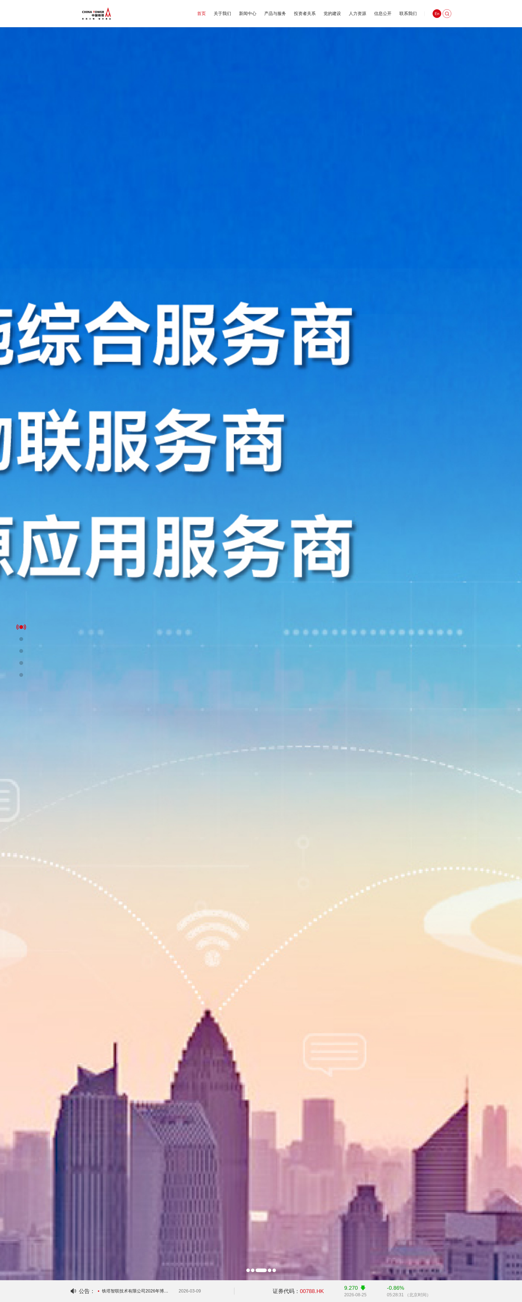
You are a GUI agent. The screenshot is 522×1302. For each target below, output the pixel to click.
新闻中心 (247, 13)
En (437, 13)
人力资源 (357, 13)
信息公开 (382, 13)
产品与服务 (275, 13)
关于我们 (222, 13)
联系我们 (408, 13)
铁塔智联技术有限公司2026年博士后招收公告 (136, 1291)
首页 (201, 13)
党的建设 (332, 13)
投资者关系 (305, 13)
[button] (248, 1270)
